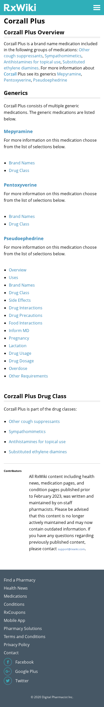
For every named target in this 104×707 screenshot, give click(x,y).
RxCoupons (14, 612)
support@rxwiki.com (71, 549)
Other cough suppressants (34, 421)
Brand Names (22, 163)
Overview (17, 270)
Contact (11, 652)
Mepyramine (69, 74)
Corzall (10, 74)
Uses (13, 277)
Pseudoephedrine (50, 80)
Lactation (18, 345)
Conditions (14, 604)
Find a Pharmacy (19, 580)
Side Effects (20, 300)
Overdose (18, 368)
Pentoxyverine (17, 80)
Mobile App (14, 620)
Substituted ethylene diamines (38, 451)
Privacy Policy (17, 644)
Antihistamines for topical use (32, 62)
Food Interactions (25, 323)
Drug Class (19, 170)
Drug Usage (20, 353)
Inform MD (19, 330)
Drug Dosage (21, 361)
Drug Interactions (25, 308)
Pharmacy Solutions (23, 628)
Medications (15, 596)
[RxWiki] (20, 7)
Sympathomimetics (63, 56)
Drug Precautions (25, 315)
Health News (16, 588)
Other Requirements (28, 376)
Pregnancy (19, 338)
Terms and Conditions (24, 636)
